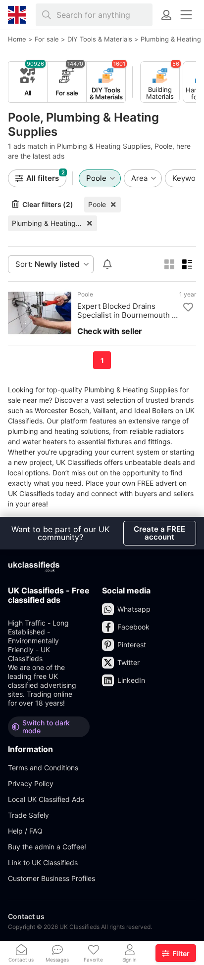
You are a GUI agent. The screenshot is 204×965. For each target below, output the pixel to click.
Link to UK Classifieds (43, 862)
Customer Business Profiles (51, 878)
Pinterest (131, 644)
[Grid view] (169, 264)
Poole (97, 204)
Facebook (133, 627)
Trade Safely (28, 815)
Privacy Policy (30, 783)
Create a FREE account (159, 533)
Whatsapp (134, 609)
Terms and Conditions (43, 767)
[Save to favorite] (188, 307)
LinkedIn (131, 680)
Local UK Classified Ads (46, 799)
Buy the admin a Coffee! (47, 846)
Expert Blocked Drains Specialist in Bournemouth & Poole (127, 311)
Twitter (128, 662)
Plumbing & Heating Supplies (54, 223)
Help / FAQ (25, 831)
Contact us (26, 916)
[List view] (187, 264)
